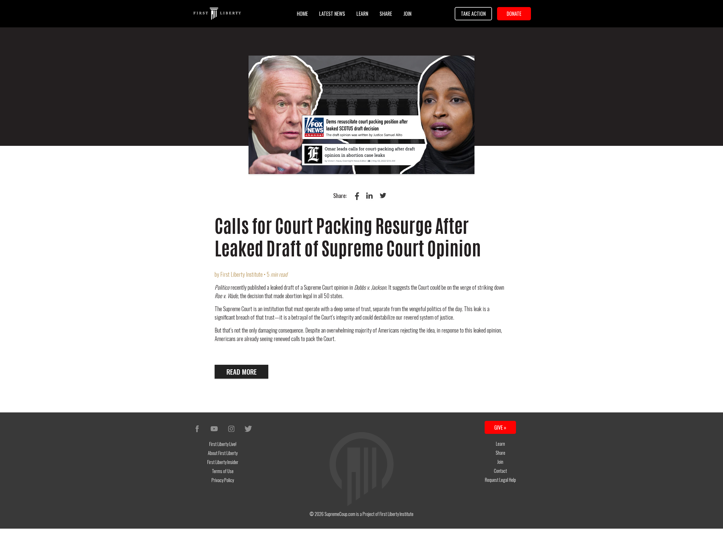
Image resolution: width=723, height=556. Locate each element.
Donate (514, 13)
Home (302, 13)
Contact (500, 470)
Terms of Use (223, 471)
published (257, 287)
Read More (242, 371)
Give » (500, 427)
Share (386, 13)
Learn (362, 13)
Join (407, 13)
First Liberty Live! (222, 444)
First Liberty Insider (222, 462)
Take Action (473, 13)
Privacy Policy (223, 480)
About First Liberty (223, 453)
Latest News (332, 13)
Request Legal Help (500, 479)
